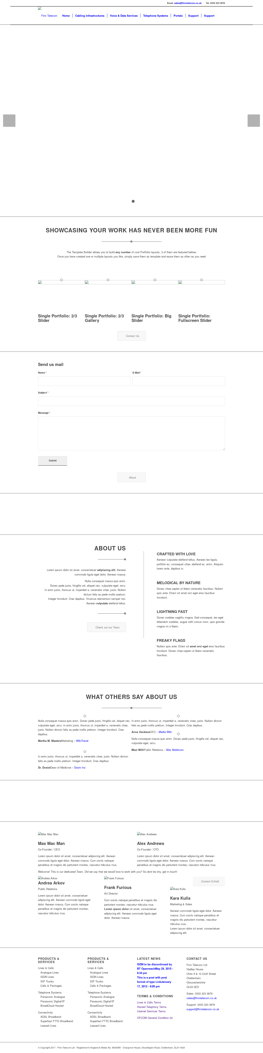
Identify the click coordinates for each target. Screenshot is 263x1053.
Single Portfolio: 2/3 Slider (57, 318)
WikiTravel (82, 741)
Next (254, 120)
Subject (43, 392)
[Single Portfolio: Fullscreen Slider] (201, 283)
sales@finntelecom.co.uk (188, 3)
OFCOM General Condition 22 (155, 1018)
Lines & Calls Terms (149, 1002)
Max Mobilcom (175, 750)
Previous (9, 120)
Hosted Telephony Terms (152, 1007)
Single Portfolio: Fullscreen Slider (195, 318)
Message (44, 413)
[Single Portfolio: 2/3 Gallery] (108, 283)
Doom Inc (80, 767)
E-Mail (137, 372)
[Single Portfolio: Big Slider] (155, 283)
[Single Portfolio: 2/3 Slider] (61, 283)
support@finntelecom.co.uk (203, 1009)
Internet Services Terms (151, 1011)
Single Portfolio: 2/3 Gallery (104, 318)
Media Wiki (165, 732)
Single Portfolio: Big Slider (151, 318)
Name (42, 372)
